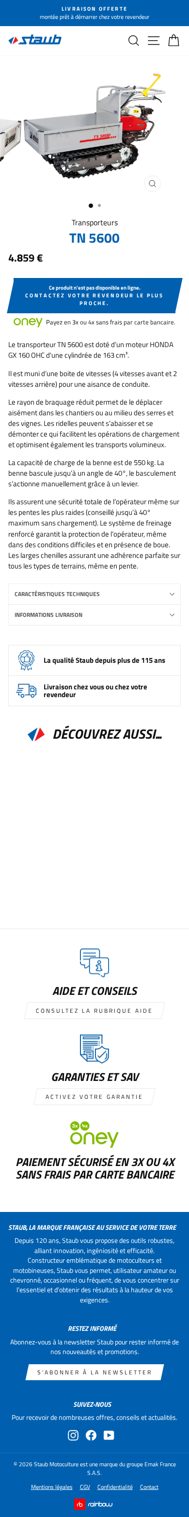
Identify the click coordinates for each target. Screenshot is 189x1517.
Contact (149, 1486)
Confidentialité (115, 1486)
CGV (85, 1486)
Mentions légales (52, 1486)
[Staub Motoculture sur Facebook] (91, 1435)
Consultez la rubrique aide (94, 1010)
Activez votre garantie (94, 1096)
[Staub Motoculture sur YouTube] (109, 1435)
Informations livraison (48, 614)
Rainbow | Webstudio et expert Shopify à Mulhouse (94, 1504)
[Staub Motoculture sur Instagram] (73, 1435)
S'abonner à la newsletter (94, 1372)
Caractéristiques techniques (57, 593)
